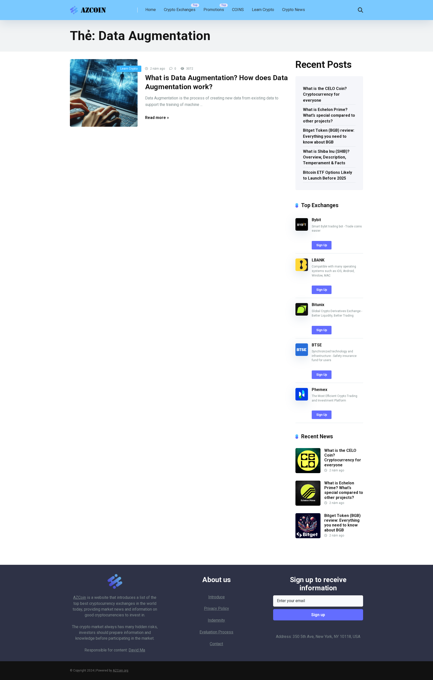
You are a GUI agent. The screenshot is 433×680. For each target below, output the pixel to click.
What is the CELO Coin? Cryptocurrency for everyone (325, 94)
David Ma (137, 650)
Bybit (316, 219)
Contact (216, 643)
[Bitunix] (301, 314)
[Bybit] (301, 229)
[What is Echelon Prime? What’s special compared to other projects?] (307, 504)
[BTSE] (301, 354)
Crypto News (293, 9)
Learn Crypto (263, 9)
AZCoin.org (120, 670)
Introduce (216, 597)
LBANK (318, 260)
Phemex (319, 389)
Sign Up (321, 245)
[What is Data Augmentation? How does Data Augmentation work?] (104, 93)
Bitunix (318, 304)
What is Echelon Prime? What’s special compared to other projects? (329, 115)
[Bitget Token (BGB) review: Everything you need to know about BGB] (307, 536)
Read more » (157, 117)
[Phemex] (301, 399)
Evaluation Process (216, 632)
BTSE (317, 345)
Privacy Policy (216, 608)
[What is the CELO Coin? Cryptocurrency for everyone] (307, 471)
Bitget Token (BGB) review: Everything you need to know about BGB (328, 136)
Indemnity (216, 620)
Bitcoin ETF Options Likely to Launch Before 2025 (327, 175)
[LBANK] (301, 269)
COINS (238, 9)
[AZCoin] (89, 8)
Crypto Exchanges (179, 9)
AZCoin (79, 597)
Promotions (213, 9)
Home (150, 9)
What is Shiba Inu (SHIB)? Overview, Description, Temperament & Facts (326, 157)
